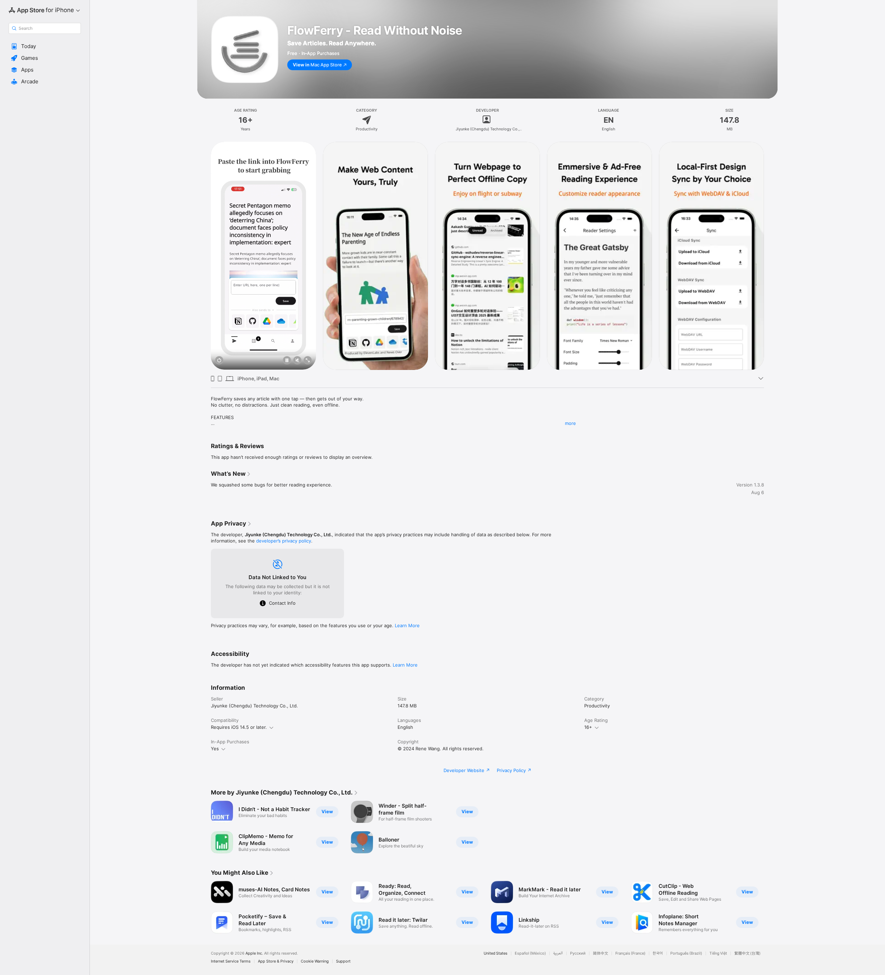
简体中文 (600, 953)
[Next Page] (771, 255)
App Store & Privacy (276, 961)
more (570, 423)
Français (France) (630, 953)
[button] (45, 46)
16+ (588, 727)
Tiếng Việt (718, 953)
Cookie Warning (315, 961)
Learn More (407, 625)
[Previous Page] (204, 255)
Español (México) (530, 953)
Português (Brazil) (686, 953)
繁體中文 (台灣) (747, 953)
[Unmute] (297, 360)
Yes (215, 748)
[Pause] (287, 360)
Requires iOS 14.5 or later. (239, 727)
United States (495, 953)
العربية (558, 953)
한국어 (658, 953)
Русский (578, 953)
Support (343, 961)
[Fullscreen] (308, 360)
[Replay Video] (219, 360)
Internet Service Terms (231, 961)
